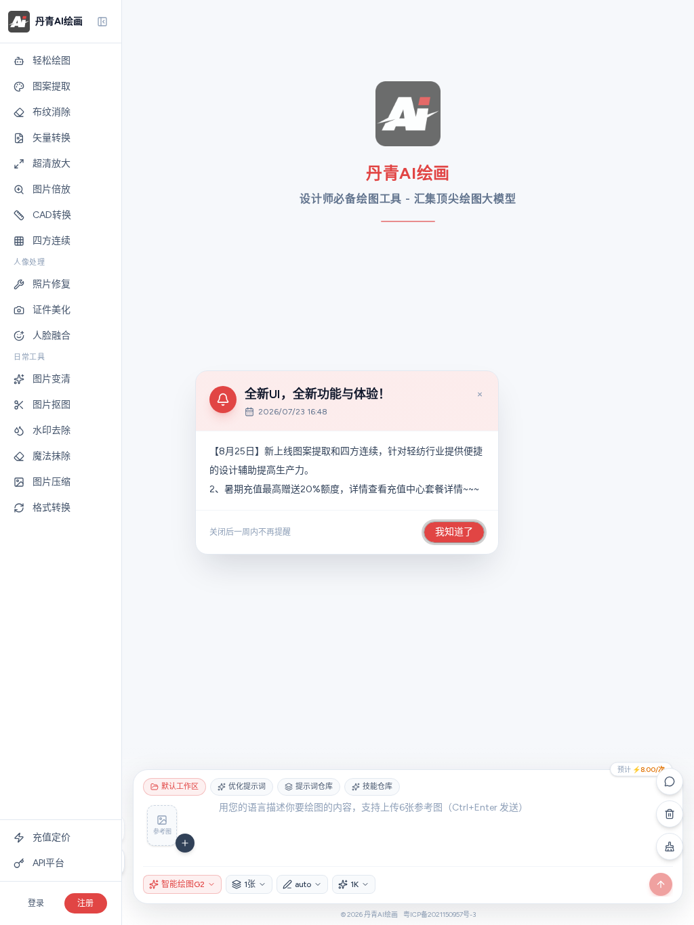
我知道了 (454, 532)
